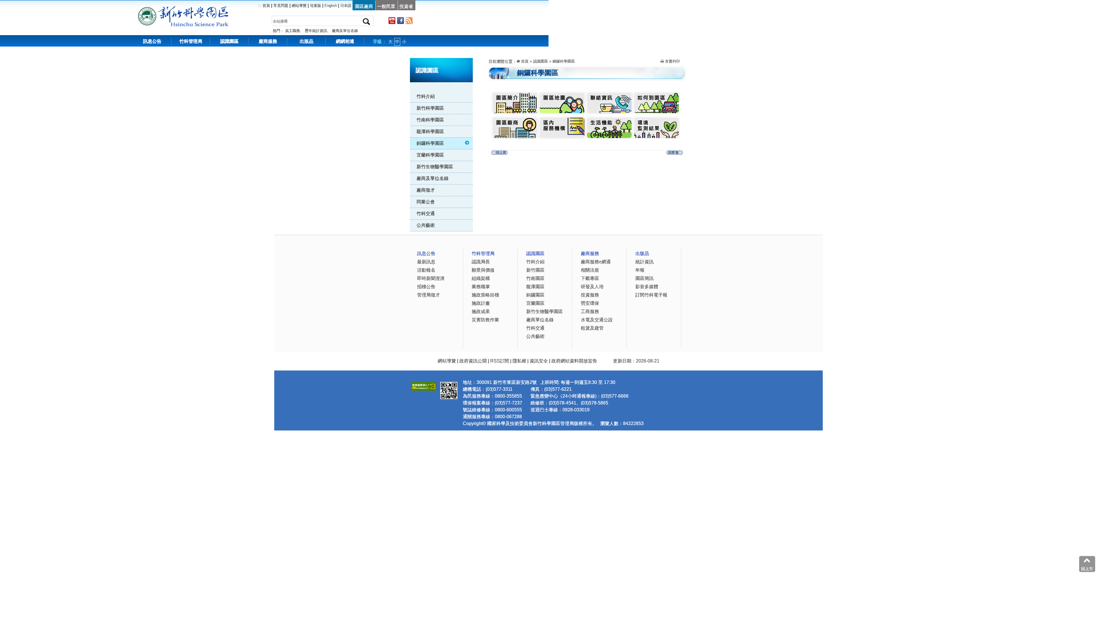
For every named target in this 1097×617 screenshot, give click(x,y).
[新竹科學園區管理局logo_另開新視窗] (147, 8)
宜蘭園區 (535, 303)
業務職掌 (481, 286)
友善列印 (672, 61)
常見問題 (280, 5)
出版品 (306, 41)
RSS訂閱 (499, 360)
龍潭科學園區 (430, 131)
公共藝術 (426, 225)
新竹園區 (535, 270)
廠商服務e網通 (596, 261)
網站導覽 (299, 5)
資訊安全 (539, 360)
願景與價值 (483, 270)
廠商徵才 (426, 190)
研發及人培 (592, 286)
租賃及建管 (592, 328)
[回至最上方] (674, 154)
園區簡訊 (644, 278)
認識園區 (229, 41)
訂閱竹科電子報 (651, 295)
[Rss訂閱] (409, 20)
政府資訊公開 (473, 360)
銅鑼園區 (535, 295)
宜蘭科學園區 (430, 155)
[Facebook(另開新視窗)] (400, 20)
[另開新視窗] (656, 120)
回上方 (1087, 568)
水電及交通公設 (597, 319)
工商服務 (590, 311)
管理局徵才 (428, 295)
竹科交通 (426, 213)
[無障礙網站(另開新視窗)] (423, 385)
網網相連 (345, 41)
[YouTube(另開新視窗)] (392, 20)
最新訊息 (426, 261)
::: (477, 54)
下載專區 (590, 278)
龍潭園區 (535, 286)
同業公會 (426, 201)
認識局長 (481, 261)
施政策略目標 (485, 295)
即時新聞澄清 (431, 278)
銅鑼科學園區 (430, 143)
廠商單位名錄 (540, 319)
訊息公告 (152, 41)
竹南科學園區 (430, 119)
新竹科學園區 (430, 108)
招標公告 (426, 286)
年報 (639, 270)
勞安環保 (590, 303)
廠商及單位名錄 (345, 31)
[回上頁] (499, 154)
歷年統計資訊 (316, 31)
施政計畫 (481, 303)
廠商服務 (268, 41)
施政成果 (481, 311)
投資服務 (590, 295)
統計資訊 (644, 261)
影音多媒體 (646, 286)
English (331, 5)
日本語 (345, 5)
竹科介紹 (426, 96)
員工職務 (292, 31)
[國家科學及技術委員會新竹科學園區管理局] (196, 8)
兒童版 (315, 5)
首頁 (265, 5)
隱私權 (519, 360)
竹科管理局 (190, 41)
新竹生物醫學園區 (435, 166)
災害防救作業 (485, 319)
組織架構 (481, 278)
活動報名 (426, 270)
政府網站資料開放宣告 (574, 360)
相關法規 (590, 270)
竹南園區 (535, 278)
